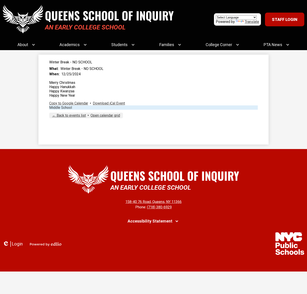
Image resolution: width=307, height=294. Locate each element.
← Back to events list (69, 115)
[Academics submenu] (73, 44)
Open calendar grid (105, 115)
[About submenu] (26, 44)
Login (13, 244)
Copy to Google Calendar (68, 103)
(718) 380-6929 (159, 207)
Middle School (60, 107)
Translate (252, 22)
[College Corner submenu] (222, 44)
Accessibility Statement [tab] (150, 221)
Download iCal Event (109, 103)
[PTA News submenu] (276, 44)
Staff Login (284, 19)
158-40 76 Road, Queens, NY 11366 (153, 202)
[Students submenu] (123, 44)
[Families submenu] (170, 44)
